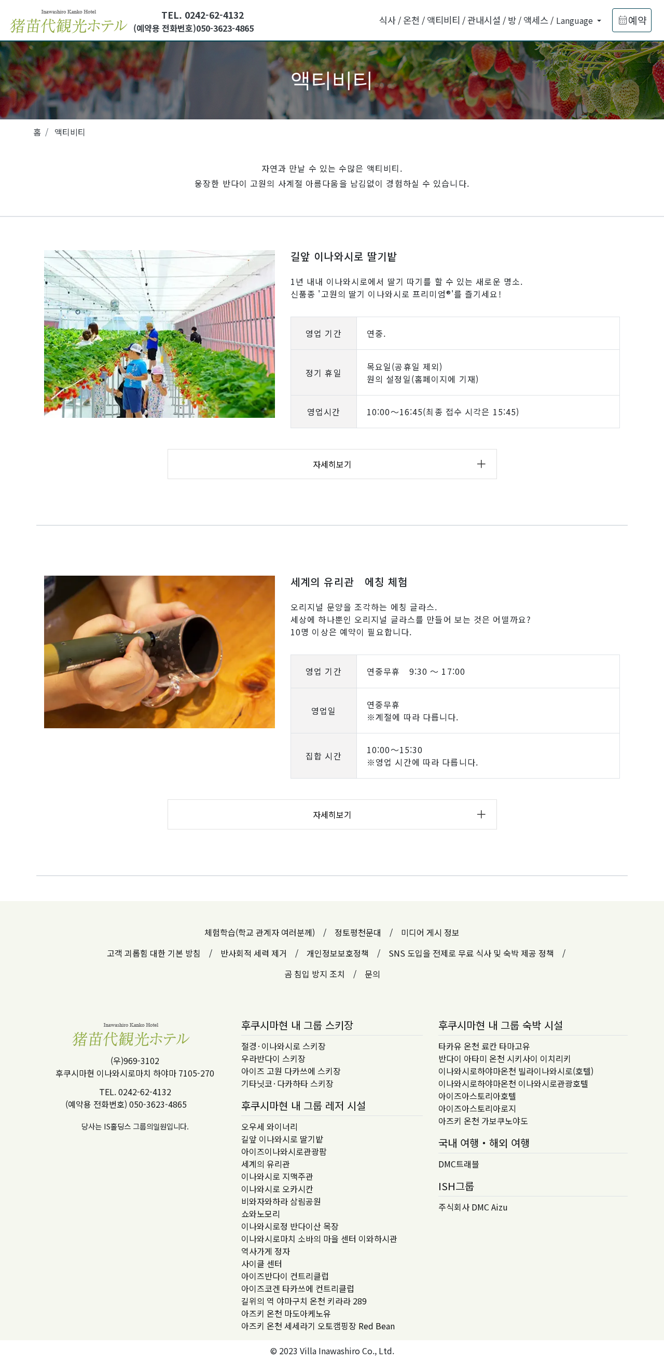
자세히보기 (332, 464)
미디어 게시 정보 (430, 932)
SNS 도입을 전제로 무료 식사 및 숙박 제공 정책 (471, 953)
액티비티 (443, 19)
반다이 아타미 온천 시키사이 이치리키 (504, 1058)
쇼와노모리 (260, 1213)
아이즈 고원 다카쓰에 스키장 (291, 1071)
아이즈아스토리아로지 (477, 1108)
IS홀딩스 (117, 1126)
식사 (387, 19)
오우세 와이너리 (269, 1126)
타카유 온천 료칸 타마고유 (484, 1046)
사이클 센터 (261, 1263)
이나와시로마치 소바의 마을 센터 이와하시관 (319, 1238)
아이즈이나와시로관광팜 (284, 1151)
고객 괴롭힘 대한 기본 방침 (154, 953)
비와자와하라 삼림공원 (281, 1201)
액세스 (535, 19)
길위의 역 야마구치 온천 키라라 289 (304, 1301)
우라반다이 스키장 (273, 1058)
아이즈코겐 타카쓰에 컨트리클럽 (297, 1288)
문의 (372, 974)
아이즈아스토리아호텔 (477, 1096)
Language (575, 20)
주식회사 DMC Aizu (473, 1207)
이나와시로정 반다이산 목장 (290, 1226)
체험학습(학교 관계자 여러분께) (259, 932)
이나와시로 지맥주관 (277, 1176)
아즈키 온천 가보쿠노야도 (483, 1120)
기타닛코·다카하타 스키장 (287, 1083)
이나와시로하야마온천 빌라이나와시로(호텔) (515, 1071)
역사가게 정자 (265, 1251)
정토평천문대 (358, 932)
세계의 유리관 (265, 1164)
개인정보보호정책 (338, 953)
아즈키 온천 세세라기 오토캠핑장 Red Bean (318, 1325)
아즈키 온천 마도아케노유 (286, 1313)
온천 (411, 19)
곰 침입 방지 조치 (314, 974)
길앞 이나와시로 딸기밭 (282, 1139)
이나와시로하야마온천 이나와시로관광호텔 (513, 1083)
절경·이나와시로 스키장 (283, 1046)
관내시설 (484, 19)
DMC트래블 (458, 1164)
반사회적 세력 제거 (253, 953)
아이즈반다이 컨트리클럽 (285, 1276)
